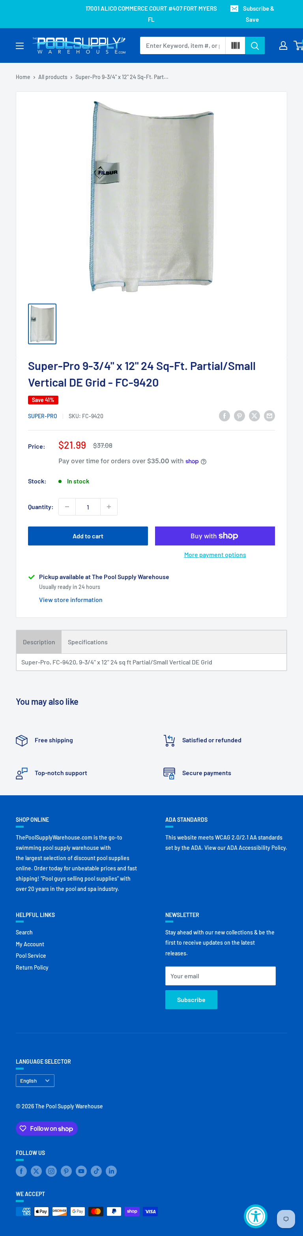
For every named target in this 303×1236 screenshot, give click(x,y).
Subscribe (191, 999)
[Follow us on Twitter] (36, 1171)
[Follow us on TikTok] (96, 1171)
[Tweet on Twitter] (254, 415)
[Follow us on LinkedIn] (111, 1171)
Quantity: (41, 506)
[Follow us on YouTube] (81, 1171)
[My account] (283, 45)
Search (24, 932)
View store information (71, 599)
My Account (30, 944)
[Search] (255, 45)
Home (23, 77)
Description (39, 641)
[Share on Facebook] (224, 415)
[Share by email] (269, 415)
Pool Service (31, 955)
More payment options (215, 554)
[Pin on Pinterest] (239, 415)
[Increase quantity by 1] (109, 506)
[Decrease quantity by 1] (67, 506)
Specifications (88, 641)
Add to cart (88, 536)
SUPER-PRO (42, 416)
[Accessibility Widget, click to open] (255, 1216)
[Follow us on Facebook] (21, 1171)
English (28, 1080)
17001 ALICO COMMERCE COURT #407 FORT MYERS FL (151, 14)
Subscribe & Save (258, 14)
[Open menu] (20, 46)
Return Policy (32, 967)
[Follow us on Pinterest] (66, 1171)
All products (52, 77)
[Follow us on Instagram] (51, 1171)
